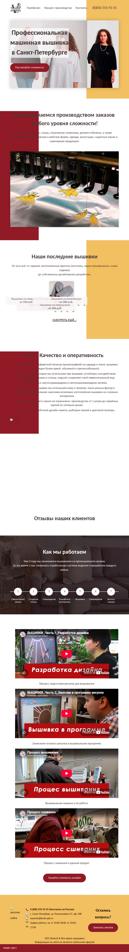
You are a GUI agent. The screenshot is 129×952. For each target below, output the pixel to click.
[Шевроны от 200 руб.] (56, 313)
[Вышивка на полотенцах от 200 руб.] (84, 307)
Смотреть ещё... (65, 320)
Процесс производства (58, 8)
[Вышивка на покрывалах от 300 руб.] (79, 307)
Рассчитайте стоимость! (29, 67)
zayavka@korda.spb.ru (41, 918)
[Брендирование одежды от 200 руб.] (62, 313)
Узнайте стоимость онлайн (64, 877)
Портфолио (33, 8)
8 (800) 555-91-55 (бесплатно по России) (52, 909)
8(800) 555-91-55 (105, 8)
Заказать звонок (103, 927)
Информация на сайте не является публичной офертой (64, 942)
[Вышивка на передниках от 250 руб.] (73, 313)
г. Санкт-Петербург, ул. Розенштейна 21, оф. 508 (55, 914)
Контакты (81, 8)
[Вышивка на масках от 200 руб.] (68, 313)
